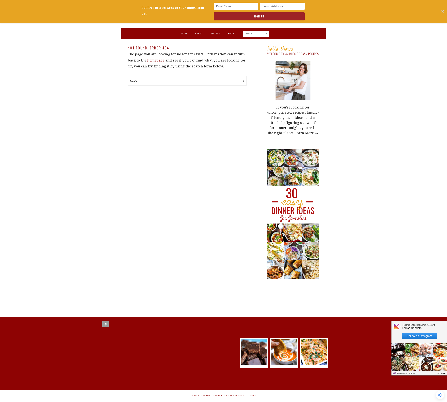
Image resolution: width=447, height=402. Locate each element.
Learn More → (306, 133)
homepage (155, 60)
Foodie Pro (219, 396)
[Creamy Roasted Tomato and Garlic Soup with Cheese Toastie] (284, 364)
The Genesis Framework (242, 396)
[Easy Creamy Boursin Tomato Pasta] (314, 364)
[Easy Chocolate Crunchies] (254, 364)
